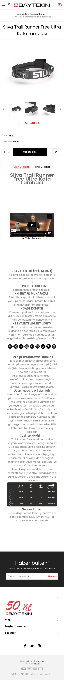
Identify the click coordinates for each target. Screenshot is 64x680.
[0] (60, 4)
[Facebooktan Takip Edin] (25, 646)
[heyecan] (32, 646)
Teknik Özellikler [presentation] (41, 166)
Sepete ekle (30, 151)
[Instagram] (39, 646)
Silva (11, 135)
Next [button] (60, 109)
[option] (16, 109)
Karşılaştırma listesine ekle (55, 151)
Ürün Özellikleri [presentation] (22, 166)
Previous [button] (4, 109)
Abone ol (52, 576)
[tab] (22, 167)
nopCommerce (37, 661)
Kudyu (37, 664)
